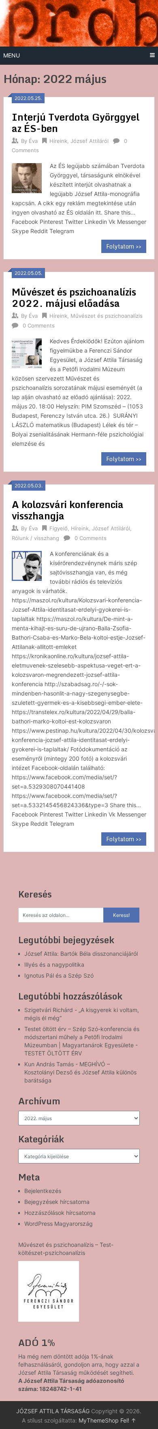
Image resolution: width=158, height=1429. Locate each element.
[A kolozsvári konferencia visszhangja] (27, 565)
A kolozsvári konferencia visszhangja (68, 509)
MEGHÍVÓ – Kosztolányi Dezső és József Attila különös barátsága (80, 1072)
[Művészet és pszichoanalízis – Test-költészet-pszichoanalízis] (48, 1291)
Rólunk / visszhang (35, 538)
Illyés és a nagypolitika (54, 964)
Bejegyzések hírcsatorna (57, 1201)
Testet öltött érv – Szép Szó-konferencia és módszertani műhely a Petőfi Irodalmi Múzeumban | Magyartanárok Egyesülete (81, 1036)
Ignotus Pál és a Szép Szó (59, 975)
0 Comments (39, 325)
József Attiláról (89, 141)
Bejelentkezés (42, 1190)
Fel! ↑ (128, 1420)
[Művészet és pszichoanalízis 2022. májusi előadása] (27, 352)
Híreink (58, 141)
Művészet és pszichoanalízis (106, 316)
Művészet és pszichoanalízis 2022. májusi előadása (74, 297)
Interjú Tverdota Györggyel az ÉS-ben (75, 122)
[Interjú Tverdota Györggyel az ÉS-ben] (27, 177)
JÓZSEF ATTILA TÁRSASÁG (53, 1411)
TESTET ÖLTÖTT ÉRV (53, 1053)
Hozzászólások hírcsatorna (60, 1212)
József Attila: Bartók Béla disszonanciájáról (81, 953)
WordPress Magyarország (58, 1223)
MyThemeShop (99, 1420)
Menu (11, 55)
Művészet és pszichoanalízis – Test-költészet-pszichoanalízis (65, 1248)
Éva (33, 141)
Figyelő (58, 528)
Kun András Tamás (49, 1064)
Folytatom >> (123, 246)
